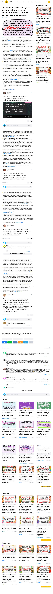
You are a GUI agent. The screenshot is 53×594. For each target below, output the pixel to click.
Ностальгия (38, 582)
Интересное (39, 563)
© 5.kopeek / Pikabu (19, 222)
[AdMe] (8, 1)
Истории (37, 24)
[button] (7, 339)
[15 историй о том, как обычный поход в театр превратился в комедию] (43, 71)
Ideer (30, 59)
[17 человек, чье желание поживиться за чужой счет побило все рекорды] (44, 406)
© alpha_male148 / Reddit (5, 314)
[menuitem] (20, 2)
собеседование (11, 50)
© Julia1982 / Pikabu (11, 166)
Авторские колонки (22, 513)
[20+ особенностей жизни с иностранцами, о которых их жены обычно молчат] (44, 449)
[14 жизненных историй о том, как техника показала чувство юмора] (9, 549)
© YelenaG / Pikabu (11, 89)
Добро (3, 584)
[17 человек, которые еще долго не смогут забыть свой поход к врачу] (26, 406)
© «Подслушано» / (26, 59)
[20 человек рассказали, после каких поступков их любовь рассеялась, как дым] (9, 425)
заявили (9, 40)
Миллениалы (4, 37)
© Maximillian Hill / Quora (7, 153)
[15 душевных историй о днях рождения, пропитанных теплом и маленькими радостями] (26, 470)
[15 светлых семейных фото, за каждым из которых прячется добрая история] (44, 570)
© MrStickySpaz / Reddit (7, 212)
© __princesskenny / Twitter (6, 238)
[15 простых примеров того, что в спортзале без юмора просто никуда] (9, 520)
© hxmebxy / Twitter (25, 203)
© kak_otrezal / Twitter (5, 182)
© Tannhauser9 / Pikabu (14, 79)
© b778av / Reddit (11, 136)
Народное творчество (5, 418)
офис (7, 163)
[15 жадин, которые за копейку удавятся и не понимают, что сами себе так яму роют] (9, 449)
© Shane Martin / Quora (10, 66)
